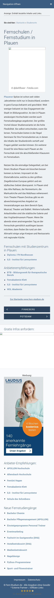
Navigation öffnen (11, 4)
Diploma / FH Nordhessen (20, 255)
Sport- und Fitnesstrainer (20, 568)
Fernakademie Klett (17, 279)
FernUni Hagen (14, 480)
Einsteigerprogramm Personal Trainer (26, 525)
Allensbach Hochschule (19, 474)
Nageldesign (13, 556)
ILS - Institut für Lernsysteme (22, 259)
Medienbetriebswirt (17, 550)
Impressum (19, 579)
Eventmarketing (15, 531)
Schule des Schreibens (18, 499)
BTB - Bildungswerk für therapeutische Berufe (27, 273)
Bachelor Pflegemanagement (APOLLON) (27, 519)
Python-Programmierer (19, 562)
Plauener (8, 96)
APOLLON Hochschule (18, 468)
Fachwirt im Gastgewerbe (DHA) (23, 537)
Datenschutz (34, 579)
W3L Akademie (14, 289)
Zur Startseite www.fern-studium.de (27, 299)
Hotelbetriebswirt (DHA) (19, 544)
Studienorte (32, 23)
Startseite (20, 23)
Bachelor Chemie (15, 513)
